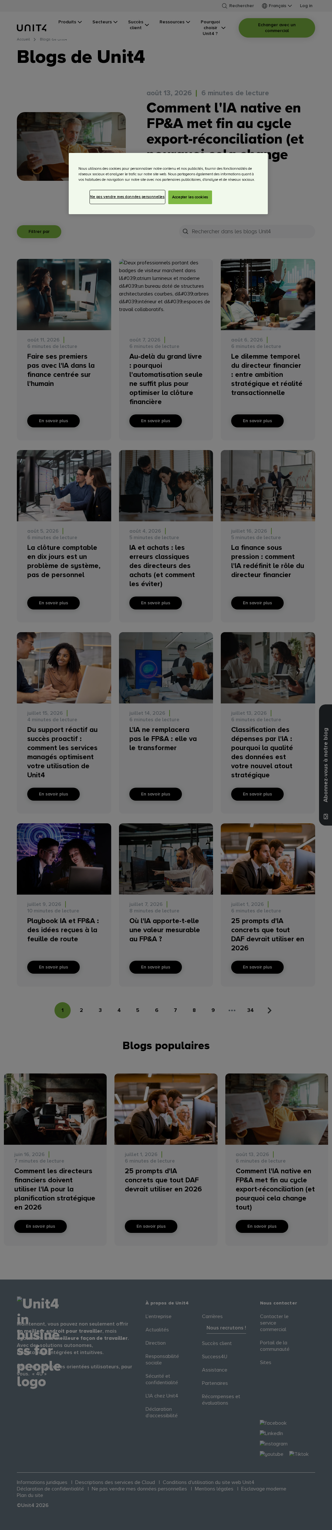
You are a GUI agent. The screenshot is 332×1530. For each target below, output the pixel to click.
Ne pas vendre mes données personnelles (127, 197)
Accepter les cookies (190, 197)
